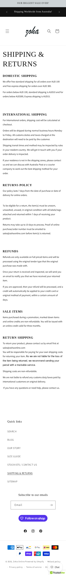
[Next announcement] (59, 12)
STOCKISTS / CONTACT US (22, 464)
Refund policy (53, 561)
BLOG (10, 439)
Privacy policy (16, 567)
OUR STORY (14, 448)
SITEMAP (12, 481)
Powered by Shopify (34, 561)
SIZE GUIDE (14, 456)
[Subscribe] (51, 505)
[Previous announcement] (7, 12)
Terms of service (34, 567)
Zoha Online (19, 561)
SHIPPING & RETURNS (20, 473)
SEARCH (12, 431)
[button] (7, 31)
